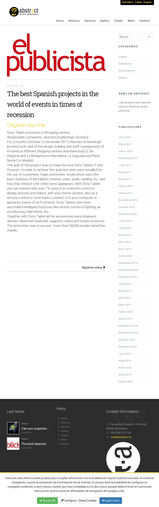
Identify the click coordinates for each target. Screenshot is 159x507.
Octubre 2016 (127, 207)
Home (60, 20)
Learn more (112, 500)
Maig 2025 (125, 144)
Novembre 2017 (128, 158)
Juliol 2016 (125, 221)
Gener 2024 (125, 151)
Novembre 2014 (128, 332)
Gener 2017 (125, 193)
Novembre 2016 (128, 200)
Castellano (127, 2)
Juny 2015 (125, 283)
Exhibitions (125, 63)
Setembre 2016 (128, 214)
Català (138, 2)
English (147, 2)
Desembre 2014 (128, 325)
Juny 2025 (125, 137)
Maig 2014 (125, 360)
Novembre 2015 (128, 269)
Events (123, 56)
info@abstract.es (121, 437)
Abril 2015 (125, 297)
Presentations (127, 70)
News (131, 20)
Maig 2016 (125, 235)
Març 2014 (125, 374)
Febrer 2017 (126, 186)
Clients (118, 20)
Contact (144, 20)
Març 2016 (125, 248)
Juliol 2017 (125, 165)
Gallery (104, 20)
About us (74, 20)
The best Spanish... (34, 444)
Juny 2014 (125, 353)
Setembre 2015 (128, 276)
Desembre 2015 (128, 262)
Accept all (48, 500)
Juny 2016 (125, 228)
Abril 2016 (125, 242)
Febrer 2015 (126, 311)
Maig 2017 (125, 172)
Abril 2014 (125, 367)
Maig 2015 (125, 290)
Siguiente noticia (92, 267)
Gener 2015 (125, 318)
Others (123, 77)
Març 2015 (125, 304)
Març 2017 (125, 179)
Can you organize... (35, 428)
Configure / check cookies (80, 500)
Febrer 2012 (126, 381)
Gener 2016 (125, 255)
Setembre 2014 (128, 346)
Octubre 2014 (127, 339)
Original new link (26, 125)
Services (90, 20)
